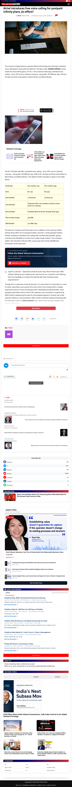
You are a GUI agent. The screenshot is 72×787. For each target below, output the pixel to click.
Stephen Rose (9, 439)
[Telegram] (44, 318)
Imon (19, 16)
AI (26, 770)
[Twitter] (22, 318)
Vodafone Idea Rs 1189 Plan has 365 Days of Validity (23, 609)
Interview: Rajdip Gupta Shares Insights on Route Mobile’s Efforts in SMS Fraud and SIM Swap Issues (51, 753)
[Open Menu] (69, 4)
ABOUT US (19, 785)
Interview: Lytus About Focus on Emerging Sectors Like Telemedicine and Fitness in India (19, 752)
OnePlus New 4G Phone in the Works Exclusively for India (25, 621)
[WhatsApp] (38, 318)
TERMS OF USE (41, 785)
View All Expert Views (36, 583)
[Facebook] (16, 318)
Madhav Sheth (9, 426)
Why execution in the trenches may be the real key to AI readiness (49, 445)
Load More (36, 346)
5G (26, 764)
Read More (36, 308)
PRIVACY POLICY (51, 785)
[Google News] (52, 318)
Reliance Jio (8, 770)
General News (51, 770)
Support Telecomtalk (9, 1)
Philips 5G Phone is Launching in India (18, 644)
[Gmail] (27, 318)
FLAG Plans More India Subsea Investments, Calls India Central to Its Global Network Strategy (35, 715)
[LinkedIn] (33, 318)
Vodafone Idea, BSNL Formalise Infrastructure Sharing (24, 598)
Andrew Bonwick (10, 413)
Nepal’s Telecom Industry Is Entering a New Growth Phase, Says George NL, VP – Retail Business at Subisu (18, 734)
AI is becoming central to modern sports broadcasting (19, 407)
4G (47, 764)
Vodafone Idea (51, 767)
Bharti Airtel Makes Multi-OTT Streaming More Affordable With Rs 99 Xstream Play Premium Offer (41, 495)
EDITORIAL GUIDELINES (29, 785)
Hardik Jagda (8, 400)
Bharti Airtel (8, 767)
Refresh (8, 592)
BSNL (27, 767)
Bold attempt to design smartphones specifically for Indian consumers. (24, 432)
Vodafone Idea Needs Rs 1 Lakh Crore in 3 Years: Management (27, 632)
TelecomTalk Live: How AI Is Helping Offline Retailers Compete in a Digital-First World (51, 733)
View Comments (36, 383)
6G (5, 764)
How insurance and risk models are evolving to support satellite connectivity (46, 420)
